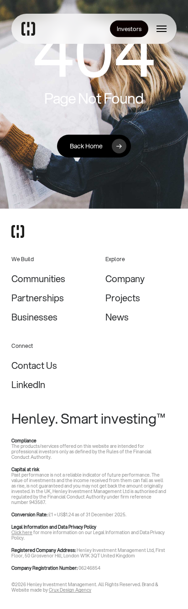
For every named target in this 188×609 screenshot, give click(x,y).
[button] (162, 28)
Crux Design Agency (70, 590)
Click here (21, 532)
